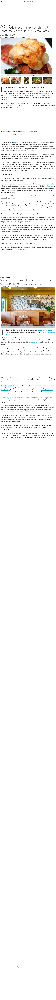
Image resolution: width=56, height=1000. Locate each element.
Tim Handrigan (11, 208)
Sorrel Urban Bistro (12, 105)
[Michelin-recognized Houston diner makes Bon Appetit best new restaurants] (28, 307)
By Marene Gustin (3, 37)
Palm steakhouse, (47, 95)
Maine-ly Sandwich (44, 93)
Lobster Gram (50, 186)
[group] (5, 80)
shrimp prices (17, 142)
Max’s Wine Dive (26, 105)
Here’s (3, 184)
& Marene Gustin (10, 37)
